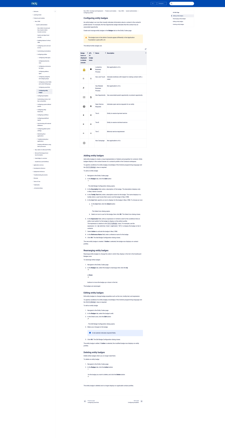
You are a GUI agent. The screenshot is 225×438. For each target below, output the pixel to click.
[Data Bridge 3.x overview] (33, 158)
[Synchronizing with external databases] (36, 123)
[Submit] (171, 3)
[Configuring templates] (36, 96)
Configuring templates (42, 95)
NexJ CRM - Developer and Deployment (93, 11)
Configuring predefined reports (43, 119)
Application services (39, 165)
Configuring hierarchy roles (44, 62)
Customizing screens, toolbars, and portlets (44, 100)
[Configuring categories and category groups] (37, 76)
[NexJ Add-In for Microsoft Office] (33, 149)
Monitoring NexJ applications (41, 135)
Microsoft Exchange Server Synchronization (41, 154)
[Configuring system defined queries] (36, 104)
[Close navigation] (55, 11)
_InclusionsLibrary (38, 188)
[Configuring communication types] (37, 66)
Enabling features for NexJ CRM (44, 41)
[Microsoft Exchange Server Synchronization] (33, 153)
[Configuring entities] (36, 54)
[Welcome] (32, 11)
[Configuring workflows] (36, 115)
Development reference (39, 168)
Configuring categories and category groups (44, 77)
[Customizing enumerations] (36, 51)
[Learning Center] (32, 14)
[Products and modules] (32, 18)
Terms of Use (37, 181)
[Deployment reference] (32, 171)
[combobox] (182, 3)
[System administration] (35, 24)
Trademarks (37, 184)
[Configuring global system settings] (36, 128)
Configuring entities (42, 54)
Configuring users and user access (44, 46)
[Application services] (32, 165)
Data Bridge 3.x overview (41, 158)
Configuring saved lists (44, 87)
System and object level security (43, 36)
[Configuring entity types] (37, 57)
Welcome (36, 11)
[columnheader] (84, 58)
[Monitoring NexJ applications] (36, 134)
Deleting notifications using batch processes (44, 145)
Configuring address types (44, 72)
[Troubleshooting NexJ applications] (36, 139)
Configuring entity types (44, 57)
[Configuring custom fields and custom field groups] (37, 82)
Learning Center (37, 14)
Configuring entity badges (43, 91)
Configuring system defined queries (44, 105)
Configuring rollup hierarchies (41, 110)
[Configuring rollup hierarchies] (36, 109)
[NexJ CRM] (33, 21)
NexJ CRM (37, 21)
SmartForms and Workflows (42, 161)
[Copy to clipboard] (83, 155)
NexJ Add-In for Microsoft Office (43, 149)
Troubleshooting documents (41, 174)
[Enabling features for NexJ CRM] (36, 40)
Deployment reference (39, 171)
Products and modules (39, 18)
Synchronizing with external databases (44, 124)
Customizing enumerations (44, 51)
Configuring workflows (43, 115)
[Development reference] (32, 168)
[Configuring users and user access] (36, 45)
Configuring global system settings (43, 129)
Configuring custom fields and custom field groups (45, 83)
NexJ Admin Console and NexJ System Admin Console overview (43, 30)
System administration (41, 24)
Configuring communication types (45, 67)
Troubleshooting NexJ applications (42, 140)
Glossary (36, 178)
